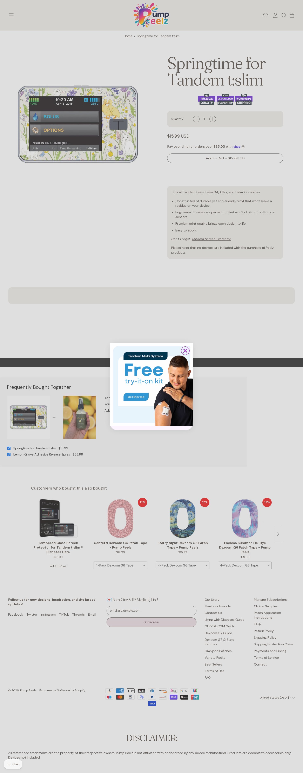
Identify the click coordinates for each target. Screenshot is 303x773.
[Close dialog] (185, 351)
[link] (151, 384)
